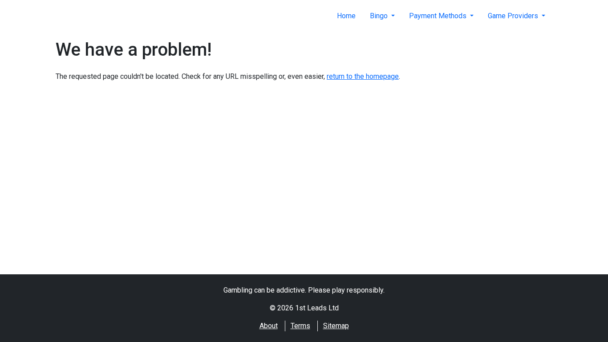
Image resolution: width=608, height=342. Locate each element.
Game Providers (514, 16)
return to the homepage (363, 76)
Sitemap (336, 326)
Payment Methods (438, 16)
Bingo (379, 16)
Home (346, 16)
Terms (300, 326)
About (268, 326)
